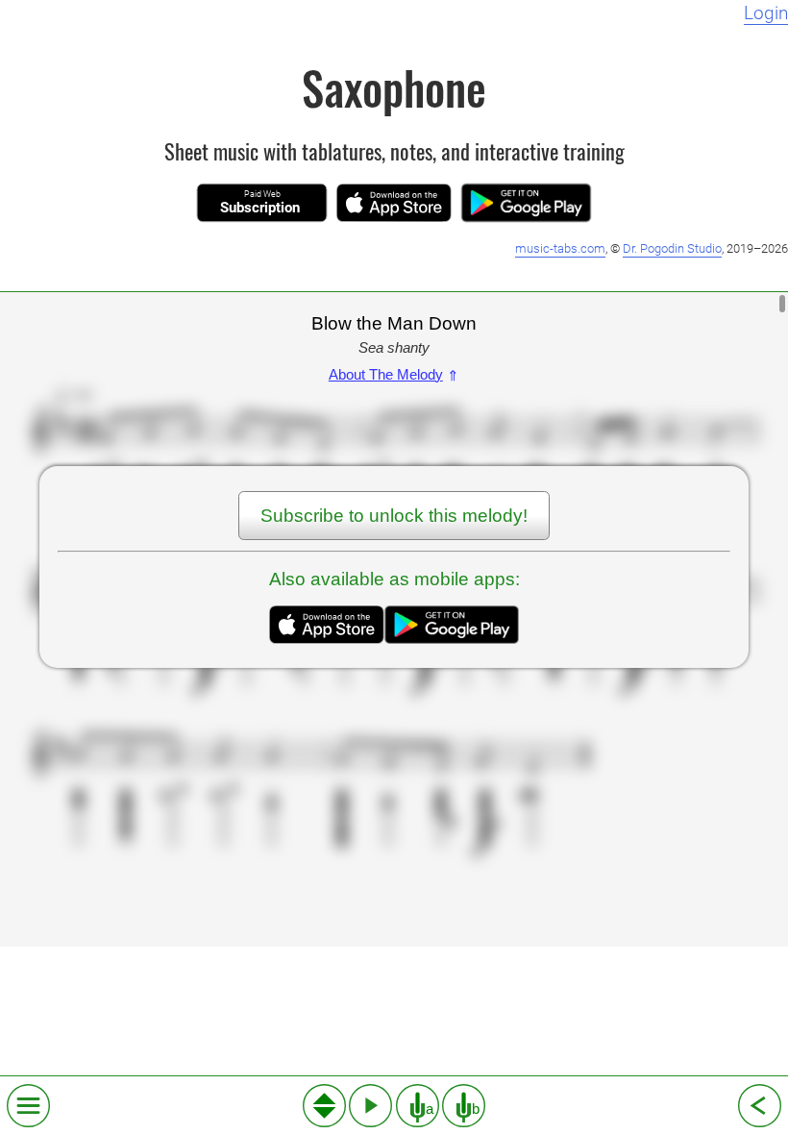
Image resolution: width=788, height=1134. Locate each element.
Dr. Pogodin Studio (672, 248)
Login (766, 13)
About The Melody (394, 374)
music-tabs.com (560, 248)
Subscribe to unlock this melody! (394, 515)
